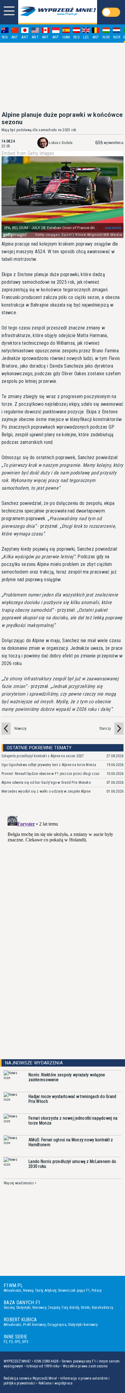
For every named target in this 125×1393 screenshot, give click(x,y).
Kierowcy (39, 1307)
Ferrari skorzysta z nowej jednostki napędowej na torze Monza (73, 1120)
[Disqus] (62, 889)
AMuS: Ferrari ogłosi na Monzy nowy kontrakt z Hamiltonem (71, 1142)
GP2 (18, 1342)
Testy (39, 1290)
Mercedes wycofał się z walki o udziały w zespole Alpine (46, 791)
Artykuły (50, 1290)
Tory (64, 1307)
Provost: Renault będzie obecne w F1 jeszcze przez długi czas (51, 774)
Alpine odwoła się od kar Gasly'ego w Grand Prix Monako (46, 782)
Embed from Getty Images (28, 153)
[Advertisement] (62, 76)
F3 (11, 1342)
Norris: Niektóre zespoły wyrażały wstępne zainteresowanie (67, 1077)
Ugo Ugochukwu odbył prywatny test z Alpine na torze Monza (49, 765)
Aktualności (13, 1290)
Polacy (97, 1290)
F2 (5, 1342)
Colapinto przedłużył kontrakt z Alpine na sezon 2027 (43, 756)
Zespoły (54, 1307)
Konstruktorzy (102, 1307)
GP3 (25, 1342)
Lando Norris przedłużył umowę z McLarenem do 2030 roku (72, 1164)
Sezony (9, 1307)
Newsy (28, 1290)
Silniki (85, 1307)
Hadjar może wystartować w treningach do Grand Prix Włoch (73, 1099)
